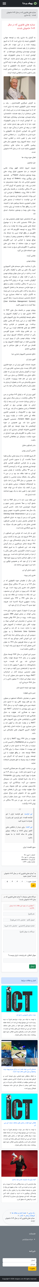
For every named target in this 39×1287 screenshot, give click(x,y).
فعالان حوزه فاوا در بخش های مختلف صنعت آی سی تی (20, 1124)
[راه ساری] (30, 3)
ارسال (32, 966)
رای (33, 885)
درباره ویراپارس (27, 1239)
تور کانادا (29, 827)
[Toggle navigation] (4, 3)
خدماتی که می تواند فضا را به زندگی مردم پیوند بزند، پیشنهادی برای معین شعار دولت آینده (19, 1070)
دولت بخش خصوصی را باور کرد (26, 1015)
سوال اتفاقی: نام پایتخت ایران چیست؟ (22, 955)
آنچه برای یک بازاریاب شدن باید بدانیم (24, 1179)
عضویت (32, 1268)
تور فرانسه (28, 814)
